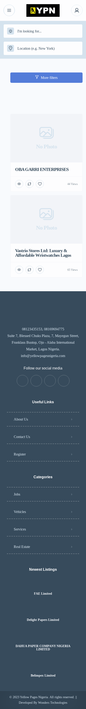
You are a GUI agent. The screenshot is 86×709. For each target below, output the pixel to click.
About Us (21, 419)
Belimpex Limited (43, 675)
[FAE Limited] (43, 584)
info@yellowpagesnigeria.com (43, 356)
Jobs (17, 494)
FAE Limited (43, 593)
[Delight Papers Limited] (43, 611)
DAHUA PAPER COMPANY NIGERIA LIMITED (43, 648)
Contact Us (22, 437)
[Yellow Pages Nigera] (42, 10)
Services (20, 529)
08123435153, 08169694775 (43, 329)
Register (20, 454)
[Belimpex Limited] (43, 666)
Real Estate (22, 547)
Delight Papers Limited (43, 620)
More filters (49, 78)
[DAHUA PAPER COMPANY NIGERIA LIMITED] (43, 637)
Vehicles (20, 512)
